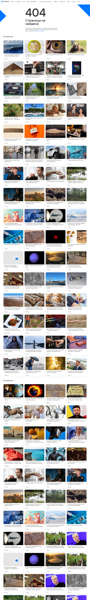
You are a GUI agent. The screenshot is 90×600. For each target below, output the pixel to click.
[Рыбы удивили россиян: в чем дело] (55, 134)
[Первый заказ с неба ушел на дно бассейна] (34, 113)
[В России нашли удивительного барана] (13, 457)
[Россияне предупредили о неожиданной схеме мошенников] (13, 219)
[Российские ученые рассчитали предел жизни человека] (55, 92)
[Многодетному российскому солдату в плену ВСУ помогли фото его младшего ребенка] (55, 71)
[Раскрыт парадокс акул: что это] (77, 156)
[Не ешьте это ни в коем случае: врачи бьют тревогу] (34, 50)
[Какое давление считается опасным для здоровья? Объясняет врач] (55, 457)
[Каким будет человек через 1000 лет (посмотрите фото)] (55, 499)
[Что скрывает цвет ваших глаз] (55, 50)
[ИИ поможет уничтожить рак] (13, 240)
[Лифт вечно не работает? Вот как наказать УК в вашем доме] (55, 345)
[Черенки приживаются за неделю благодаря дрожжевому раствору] (55, 584)
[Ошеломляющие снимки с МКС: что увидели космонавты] (77, 71)
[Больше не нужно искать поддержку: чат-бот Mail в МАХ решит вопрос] (77, 409)
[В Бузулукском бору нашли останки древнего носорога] (13, 388)
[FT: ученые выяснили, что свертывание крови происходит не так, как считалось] (77, 478)
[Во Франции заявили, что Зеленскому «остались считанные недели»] (77, 457)
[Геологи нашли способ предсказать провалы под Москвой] (77, 261)
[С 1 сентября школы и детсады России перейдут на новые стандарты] (55, 113)
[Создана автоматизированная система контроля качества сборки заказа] (13, 282)
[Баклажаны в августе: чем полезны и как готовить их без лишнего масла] (13, 324)
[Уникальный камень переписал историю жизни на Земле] (55, 261)
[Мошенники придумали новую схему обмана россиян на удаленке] (13, 198)
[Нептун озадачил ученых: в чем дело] (34, 261)
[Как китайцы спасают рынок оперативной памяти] (55, 324)
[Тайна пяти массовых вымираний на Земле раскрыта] (34, 436)
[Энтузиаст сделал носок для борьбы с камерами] (55, 478)
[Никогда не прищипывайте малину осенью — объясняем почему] (13, 113)
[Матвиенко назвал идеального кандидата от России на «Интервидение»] (13, 177)
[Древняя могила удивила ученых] (77, 50)
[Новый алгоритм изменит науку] (55, 388)
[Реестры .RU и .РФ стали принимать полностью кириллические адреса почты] (13, 409)
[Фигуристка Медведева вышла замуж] (77, 113)
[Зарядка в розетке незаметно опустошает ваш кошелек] (34, 71)
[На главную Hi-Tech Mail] (6, 1)
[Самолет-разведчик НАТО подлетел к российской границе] (55, 219)
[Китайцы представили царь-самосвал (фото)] (55, 156)
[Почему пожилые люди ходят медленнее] (13, 156)
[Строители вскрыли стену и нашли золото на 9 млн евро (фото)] (77, 436)
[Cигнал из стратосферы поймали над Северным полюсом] (77, 219)
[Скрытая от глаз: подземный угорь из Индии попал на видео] (77, 324)
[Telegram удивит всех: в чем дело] (55, 177)
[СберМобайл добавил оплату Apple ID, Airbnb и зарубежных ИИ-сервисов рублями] (55, 409)
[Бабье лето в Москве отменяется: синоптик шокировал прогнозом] (34, 156)
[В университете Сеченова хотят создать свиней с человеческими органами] (34, 303)
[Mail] (2, 1)
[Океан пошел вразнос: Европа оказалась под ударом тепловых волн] (34, 499)
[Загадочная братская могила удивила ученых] (34, 198)
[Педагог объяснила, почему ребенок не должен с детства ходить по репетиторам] (34, 388)
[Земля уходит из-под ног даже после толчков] (13, 345)
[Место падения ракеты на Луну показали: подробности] (34, 282)
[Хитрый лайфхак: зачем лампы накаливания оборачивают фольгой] (77, 282)
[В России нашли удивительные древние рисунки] (34, 240)
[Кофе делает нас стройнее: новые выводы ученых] (34, 177)
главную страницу (39, 31)
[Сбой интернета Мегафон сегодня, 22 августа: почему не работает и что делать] (34, 409)
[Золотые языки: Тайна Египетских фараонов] (77, 240)
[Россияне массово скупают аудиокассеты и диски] (34, 134)
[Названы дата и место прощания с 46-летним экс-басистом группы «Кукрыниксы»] (34, 219)
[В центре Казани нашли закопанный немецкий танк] (77, 92)
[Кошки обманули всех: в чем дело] (77, 134)
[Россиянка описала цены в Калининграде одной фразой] (13, 367)
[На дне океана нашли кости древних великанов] (34, 92)
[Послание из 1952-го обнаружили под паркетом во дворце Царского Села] (55, 436)
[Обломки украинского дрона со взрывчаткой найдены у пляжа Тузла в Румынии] (34, 345)
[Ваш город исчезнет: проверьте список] (13, 436)
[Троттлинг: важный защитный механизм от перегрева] (77, 345)
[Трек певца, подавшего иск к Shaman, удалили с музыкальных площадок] (77, 584)
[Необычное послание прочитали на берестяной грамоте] (13, 134)
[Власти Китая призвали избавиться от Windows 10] (13, 261)
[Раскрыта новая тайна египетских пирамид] (13, 71)
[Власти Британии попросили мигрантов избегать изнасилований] (13, 478)
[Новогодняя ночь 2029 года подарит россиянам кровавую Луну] (55, 240)
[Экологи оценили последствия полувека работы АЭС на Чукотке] (77, 198)
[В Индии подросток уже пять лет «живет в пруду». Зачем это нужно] (77, 177)
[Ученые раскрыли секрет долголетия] (34, 457)
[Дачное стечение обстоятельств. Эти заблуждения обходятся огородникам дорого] (34, 324)
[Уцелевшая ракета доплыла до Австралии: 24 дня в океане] (13, 50)
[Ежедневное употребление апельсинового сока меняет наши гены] (34, 478)
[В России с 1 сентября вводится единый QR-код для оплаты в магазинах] (13, 92)
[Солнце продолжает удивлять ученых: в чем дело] (55, 367)
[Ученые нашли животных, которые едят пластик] (77, 499)
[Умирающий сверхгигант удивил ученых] (55, 282)
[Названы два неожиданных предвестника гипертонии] (77, 303)
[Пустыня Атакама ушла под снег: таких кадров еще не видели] (13, 303)
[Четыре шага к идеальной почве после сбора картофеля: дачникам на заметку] (55, 198)
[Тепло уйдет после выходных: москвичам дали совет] (34, 367)
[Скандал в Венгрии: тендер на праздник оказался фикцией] (77, 367)
